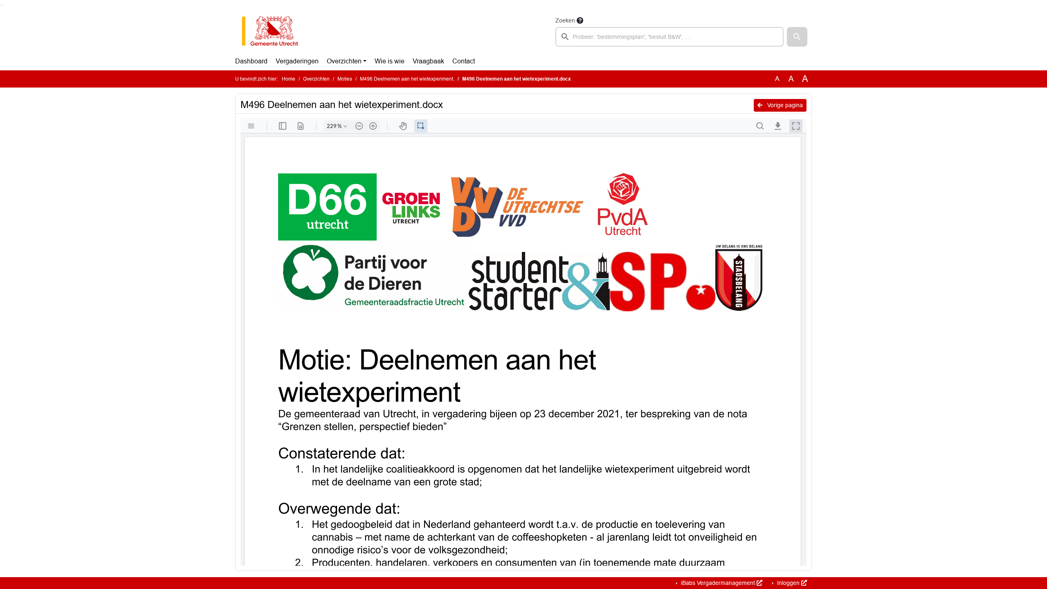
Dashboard (251, 61)
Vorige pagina (784, 105)
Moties (344, 79)
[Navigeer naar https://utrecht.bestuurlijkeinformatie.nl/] (274, 31)
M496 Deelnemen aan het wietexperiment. (407, 79)
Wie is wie (389, 61)
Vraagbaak (428, 61)
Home (288, 79)
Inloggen (788, 583)
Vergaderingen (297, 61)
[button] (797, 37)
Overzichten (344, 61)
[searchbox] (669, 37)
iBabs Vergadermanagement (718, 583)
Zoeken (565, 20)
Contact (463, 61)
